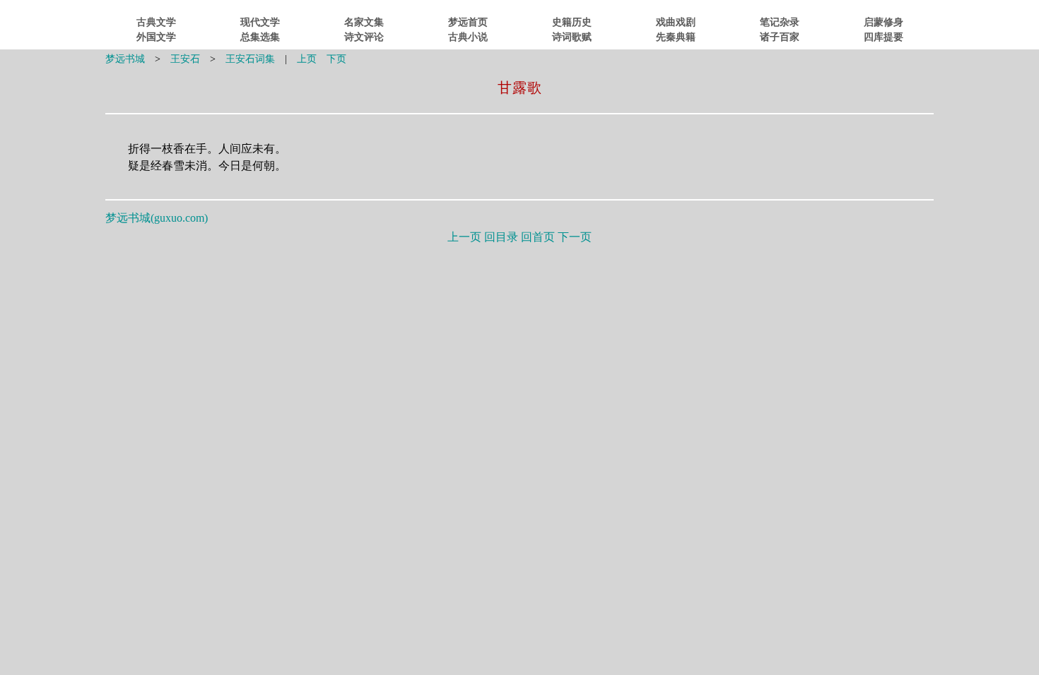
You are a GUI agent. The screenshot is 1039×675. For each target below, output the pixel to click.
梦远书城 (125, 59)
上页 (307, 59)
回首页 (538, 237)
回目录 (501, 237)
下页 (336, 59)
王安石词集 (250, 59)
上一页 (464, 237)
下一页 (575, 237)
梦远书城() (156, 218)
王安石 (185, 59)
